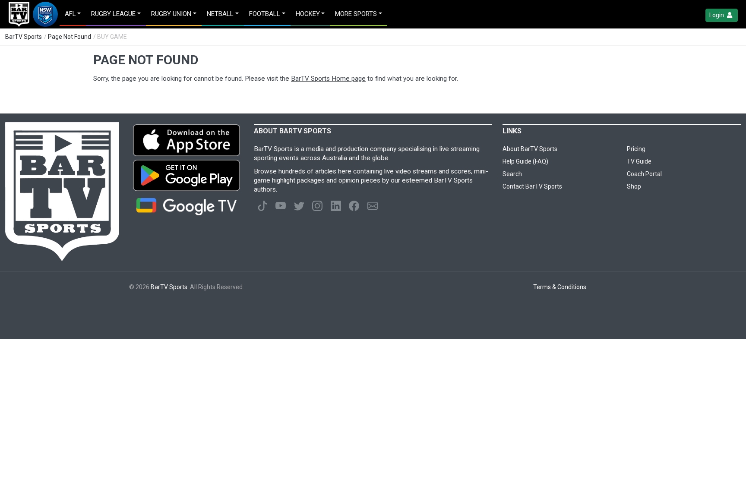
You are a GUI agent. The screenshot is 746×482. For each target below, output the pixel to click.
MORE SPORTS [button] (356, 14)
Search (512, 173)
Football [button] (264, 14)
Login (717, 15)
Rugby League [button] (113, 14)
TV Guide (639, 161)
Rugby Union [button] (171, 14)
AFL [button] (70, 14)
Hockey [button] (308, 14)
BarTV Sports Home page (328, 78)
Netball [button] (220, 14)
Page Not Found (69, 36)
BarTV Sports (23, 36)
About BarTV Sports (530, 148)
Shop (634, 186)
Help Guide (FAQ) (525, 161)
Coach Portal (644, 173)
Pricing (636, 148)
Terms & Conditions (559, 287)
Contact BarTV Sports (532, 186)
